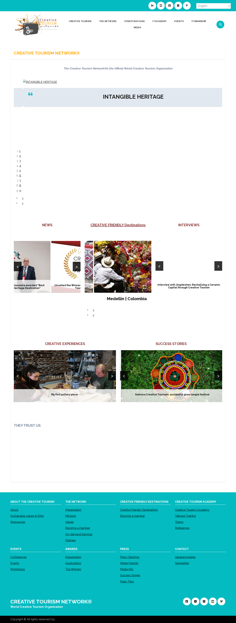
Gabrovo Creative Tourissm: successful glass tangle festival (171, 394)
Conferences (18, 557)
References (182, 528)
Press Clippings (129, 557)
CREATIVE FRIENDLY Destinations (118, 225)
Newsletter (182, 563)
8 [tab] (20, 185)
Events (14, 563)
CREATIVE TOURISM (80, 21)
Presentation (73, 510)
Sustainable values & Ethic (27, 516)
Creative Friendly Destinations (139, 510)
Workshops (17, 569)
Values (69, 522)
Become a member (77, 528)
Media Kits (126, 569)
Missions (70, 516)
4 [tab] (20, 165)
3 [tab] (20, 161)
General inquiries (185, 557)
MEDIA (138, 27)
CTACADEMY (159, 21)
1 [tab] (20, 151)
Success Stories (130, 575)
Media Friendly (129, 563)
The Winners (73, 569)
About (14, 510)
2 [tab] (20, 156)
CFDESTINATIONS (134, 21)
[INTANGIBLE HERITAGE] (36, 81)
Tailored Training (185, 516)
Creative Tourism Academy (192, 510)
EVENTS (179, 21)
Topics (179, 522)
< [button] (22, 198)
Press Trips (127, 581)
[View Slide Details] (123, 266)
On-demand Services (78, 534)
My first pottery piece (64, 394)
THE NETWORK (108, 21)
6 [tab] (20, 175)
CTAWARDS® (199, 21)
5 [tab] (20, 170)
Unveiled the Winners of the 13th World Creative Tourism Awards (47, 286)
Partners (70, 540)
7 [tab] (20, 180)
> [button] (22, 203)
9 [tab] (20, 190)
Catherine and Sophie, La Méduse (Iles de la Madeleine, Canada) (189, 286)
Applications (73, 563)
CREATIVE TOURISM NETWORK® (51, 602)
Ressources (17, 522)
